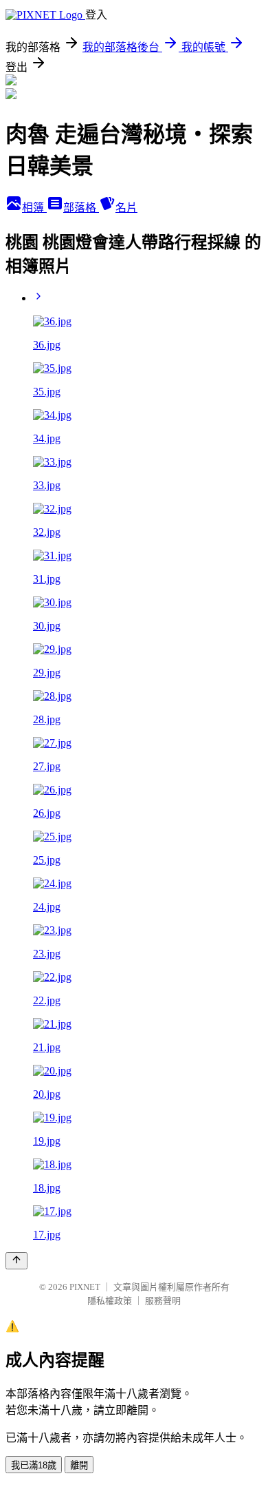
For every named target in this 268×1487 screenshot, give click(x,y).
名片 (126, 208)
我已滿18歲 (33, 1465)
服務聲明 (163, 1301)
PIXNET (84, 1287)
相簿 (34, 208)
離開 (79, 1465)
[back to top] (16, 1260)
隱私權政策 (109, 1301)
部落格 (81, 208)
